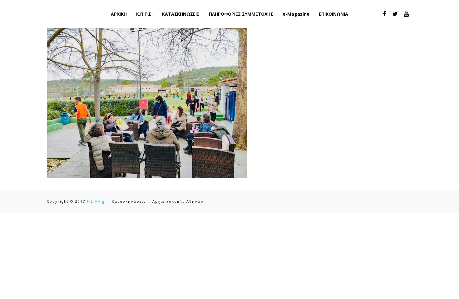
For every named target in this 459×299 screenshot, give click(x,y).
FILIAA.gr (97, 201)
